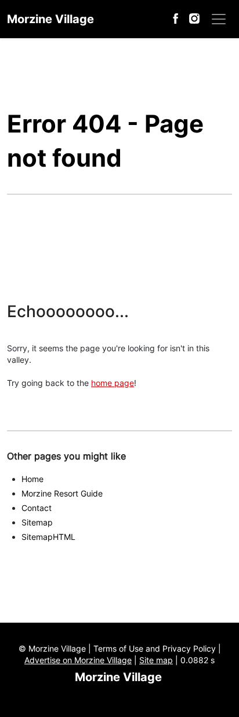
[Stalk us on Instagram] (194, 17)
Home (32, 479)
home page (112, 383)
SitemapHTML (48, 537)
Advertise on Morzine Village (78, 660)
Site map (156, 660)
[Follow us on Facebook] (177, 17)
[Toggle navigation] (218, 19)
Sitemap (37, 522)
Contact (36, 508)
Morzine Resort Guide (62, 493)
